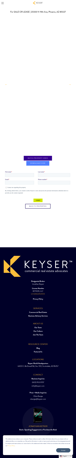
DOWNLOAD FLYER (37, 163)
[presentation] (6, 84)
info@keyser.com (38, 385)
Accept (63, 450)
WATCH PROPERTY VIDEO (38, 158)
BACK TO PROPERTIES (38, 206)
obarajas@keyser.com (38, 399)
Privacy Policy (11, 446)
